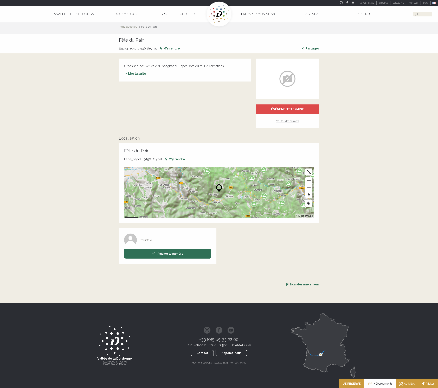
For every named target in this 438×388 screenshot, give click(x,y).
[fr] (434, 3)
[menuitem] (74, 14)
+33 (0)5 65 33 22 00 (219, 339)
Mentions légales (202, 363)
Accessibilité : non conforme (230, 363)
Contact (202, 353)
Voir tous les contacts (287, 121)
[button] (434, 3)
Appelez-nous (231, 353)
